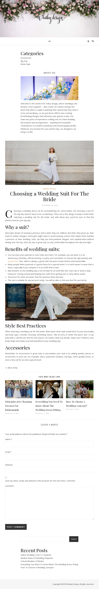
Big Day (24, 61)
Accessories (26, 58)
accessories (13, 261)
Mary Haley (13, 368)
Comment (9, 486)
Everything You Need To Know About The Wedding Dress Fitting (49, 405)
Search (73, 539)
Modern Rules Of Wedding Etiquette (37, 558)
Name (8, 439)
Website (9, 464)
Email (8, 452)
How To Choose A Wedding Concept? (37, 567)
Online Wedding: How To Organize (36, 555)
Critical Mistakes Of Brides (32, 561)
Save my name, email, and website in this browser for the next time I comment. (40, 480)
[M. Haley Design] (49, 19)
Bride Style (25, 64)
